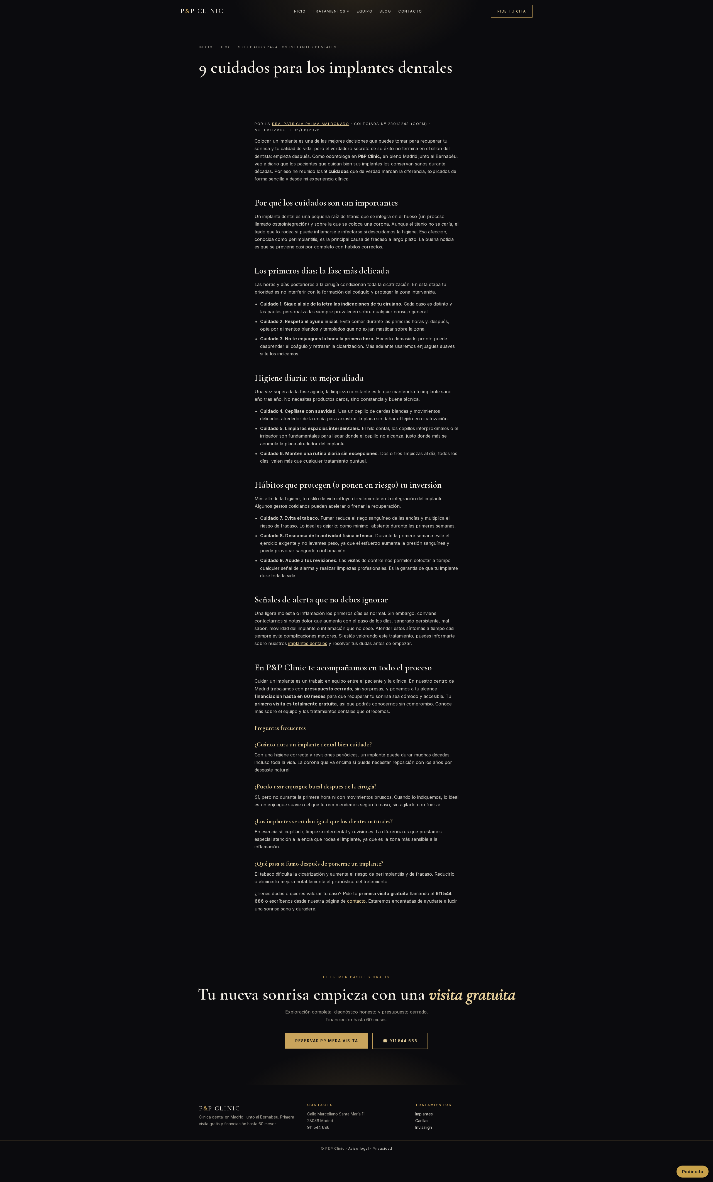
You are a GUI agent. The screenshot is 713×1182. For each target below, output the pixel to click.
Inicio (299, 11)
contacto (356, 901)
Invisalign (423, 1127)
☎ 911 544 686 (400, 1041)
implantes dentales (307, 643)
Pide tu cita (511, 11)
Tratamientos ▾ (331, 11)
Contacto (410, 11)
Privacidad (382, 1148)
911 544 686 (318, 1127)
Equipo (364, 11)
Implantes (424, 1114)
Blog (385, 11)
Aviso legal (358, 1148)
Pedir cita (692, 1171)
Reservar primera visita (326, 1041)
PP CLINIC (202, 11)
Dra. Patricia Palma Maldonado (310, 123)
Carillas (421, 1120)
